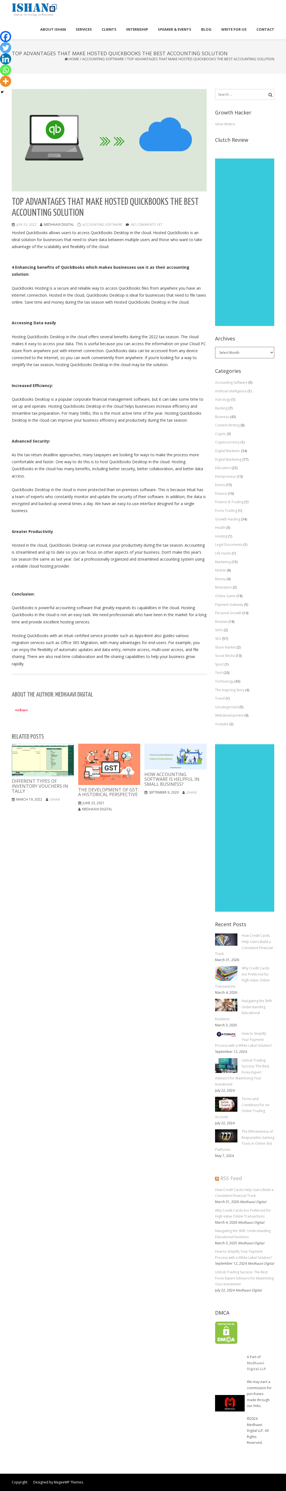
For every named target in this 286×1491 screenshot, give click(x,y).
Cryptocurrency (227, 442)
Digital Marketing (228, 459)
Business (222, 416)
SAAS (219, 630)
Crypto (220, 433)
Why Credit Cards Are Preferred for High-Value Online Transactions (243, 1213)
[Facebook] (5, 36)
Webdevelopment (229, 715)
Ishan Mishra (225, 124)
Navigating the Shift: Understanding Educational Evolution (243, 1233)
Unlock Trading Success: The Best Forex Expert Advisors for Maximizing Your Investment (244, 1278)
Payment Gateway (229, 604)
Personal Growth (228, 613)
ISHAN (55, 799)
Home (74, 58)
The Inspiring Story (229, 690)
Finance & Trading (229, 502)
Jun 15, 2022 (26, 224)
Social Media (225, 655)
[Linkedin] (5, 58)
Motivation (223, 587)
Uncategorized (227, 707)
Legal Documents (228, 544)
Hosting (221, 536)
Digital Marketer (227, 450)
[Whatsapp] (5, 70)
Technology (224, 681)
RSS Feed (231, 1178)
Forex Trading (226, 510)
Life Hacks (223, 553)
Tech (219, 672)
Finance (221, 493)
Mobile (220, 570)
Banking (221, 408)
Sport (219, 664)
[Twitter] (5, 47)
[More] (5, 81)
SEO (218, 638)
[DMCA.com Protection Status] (226, 1332)
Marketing (223, 562)
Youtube (221, 724)
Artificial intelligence (231, 391)
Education (223, 467)
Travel (220, 698)
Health (220, 527)
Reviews (221, 621)
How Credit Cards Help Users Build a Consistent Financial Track (244, 1192)
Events (220, 484)
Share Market (225, 647)
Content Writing (227, 425)
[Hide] (2, 92)
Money (220, 579)
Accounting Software (103, 58)
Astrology (222, 399)
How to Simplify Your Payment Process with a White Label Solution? (243, 1254)
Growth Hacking (227, 519)
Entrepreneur (225, 476)
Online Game (225, 596)
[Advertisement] (245, 242)
